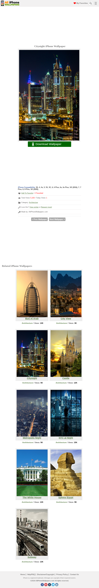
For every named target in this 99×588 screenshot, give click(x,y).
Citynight (32, 378)
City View (66, 318)
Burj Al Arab (32, 318)
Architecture (33, 202)
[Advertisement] (50, 26)
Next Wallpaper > (57, 219)
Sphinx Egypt (65, 497)
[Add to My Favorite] (19, 193)
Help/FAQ (31, 574)
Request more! (46, 207)
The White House (32, 497)
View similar (34, 207)
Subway (32, 557)
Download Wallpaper (48, 144)
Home (22, 574)
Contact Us (74, 574)
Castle (65, 378)
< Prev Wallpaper (39, 219)
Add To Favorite (27, 193)
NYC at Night (66, 438)
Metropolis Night (32, 438)
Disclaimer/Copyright (45, 574)
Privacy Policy (62, 574)
